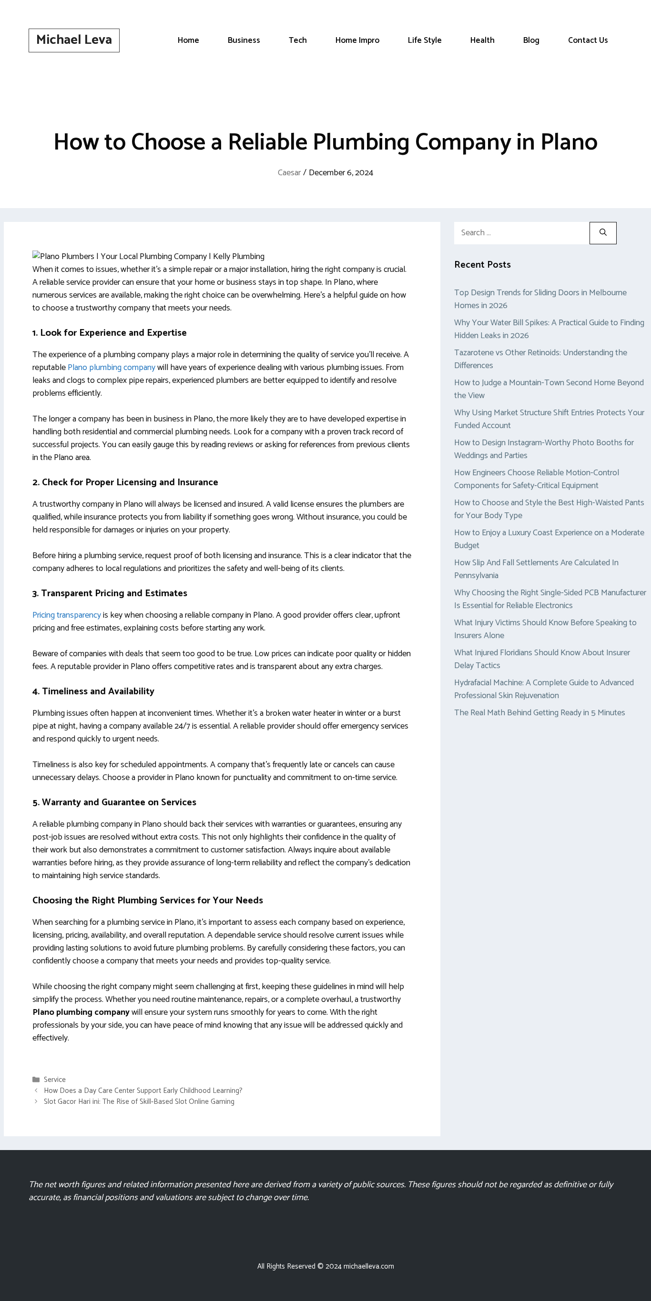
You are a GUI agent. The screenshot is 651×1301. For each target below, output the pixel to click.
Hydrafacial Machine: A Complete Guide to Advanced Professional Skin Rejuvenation (544, 689)
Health (482, 40)
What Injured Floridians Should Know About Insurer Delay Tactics (542, 659)
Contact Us (588, 40)
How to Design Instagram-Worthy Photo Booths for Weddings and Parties (544, 449)
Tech (298, 40)
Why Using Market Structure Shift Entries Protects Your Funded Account (549, 419)
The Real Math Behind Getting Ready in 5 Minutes (539, 713)
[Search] (603, 233)
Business (244, 40)
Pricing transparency (66, 615)
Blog (531, 40)
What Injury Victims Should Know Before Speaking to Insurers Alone (545, 629)
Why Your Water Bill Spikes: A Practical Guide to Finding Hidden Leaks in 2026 (549, 329)
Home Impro (357, 40)
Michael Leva (74, 40)
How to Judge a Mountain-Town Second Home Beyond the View (549, 389)
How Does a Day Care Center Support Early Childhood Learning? (143, 1091)
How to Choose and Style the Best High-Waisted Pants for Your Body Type (549, 509)
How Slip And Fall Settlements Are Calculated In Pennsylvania (536, 569)
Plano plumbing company (111, 367)
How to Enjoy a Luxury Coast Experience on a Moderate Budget (549, 539)
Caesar (289, 173)
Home (188, 40)
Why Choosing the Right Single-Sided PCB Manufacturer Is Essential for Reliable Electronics (550, 599)
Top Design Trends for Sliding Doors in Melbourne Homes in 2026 (540, 299)
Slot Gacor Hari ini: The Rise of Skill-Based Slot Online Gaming (139, 1102)
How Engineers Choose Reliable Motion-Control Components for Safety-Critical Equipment (536, 479)
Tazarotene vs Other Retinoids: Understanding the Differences (540, 359)
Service (55, 1080)
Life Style (425, 40)
